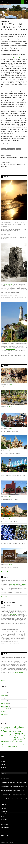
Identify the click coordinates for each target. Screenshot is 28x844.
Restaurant (21, 741)
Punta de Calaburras (14, 741)
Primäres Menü (26, 2)
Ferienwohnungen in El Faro (16, 57)
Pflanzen (5, 740)
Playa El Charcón (17, 740)
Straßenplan (8, 744)
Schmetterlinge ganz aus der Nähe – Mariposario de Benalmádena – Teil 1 (14, 157)
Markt (12, 737)
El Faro (3, 149)
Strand (3, 745)
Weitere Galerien (5, 571)
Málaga (24, 738)
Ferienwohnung (11, 149)
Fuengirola (19, 734)
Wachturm (5, 746)
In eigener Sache (5, 21)
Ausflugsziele (4, 692)
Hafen (2, 736)
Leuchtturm (9, 737)
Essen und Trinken (16, 731)
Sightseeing (18, 742)
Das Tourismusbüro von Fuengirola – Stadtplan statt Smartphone (13, 164)
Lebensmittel (3, 738)
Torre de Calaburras (7, 284)
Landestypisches (4, 706)
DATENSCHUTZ (4, 767)
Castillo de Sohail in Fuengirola (9, 521)
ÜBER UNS (3, 759)
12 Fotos (10, 473)
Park (1, 739)
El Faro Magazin (5, 2)
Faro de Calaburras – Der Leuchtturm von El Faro (13, 355)
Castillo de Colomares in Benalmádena (10, 453)
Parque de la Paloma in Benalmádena (10, 409)
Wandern (11, 746)
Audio (6, 577)
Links (5, 653)
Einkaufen (19, 729)
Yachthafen (17, 746)
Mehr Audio (4, 596)
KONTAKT (3, 761)
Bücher (2, 729)
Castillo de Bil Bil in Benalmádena (9, 499)
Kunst (16, 736)
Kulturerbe (13, 735)
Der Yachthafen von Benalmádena (9, 431)
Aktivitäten (3, 690)
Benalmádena (20, 727)
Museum (19, 738)
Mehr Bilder (4, 359)
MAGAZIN (3, 756)
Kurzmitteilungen (9, 602)
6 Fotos (10, 496)
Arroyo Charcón (11, 727)
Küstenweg (21, 735)
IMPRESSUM (3, 764)
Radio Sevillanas (14, 584)
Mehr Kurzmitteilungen (7, 648)
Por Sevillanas (23, 584)
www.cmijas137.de (18, 672)
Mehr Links (4, 680)
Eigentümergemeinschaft (10, 729)
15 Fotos (10, 384)
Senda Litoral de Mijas (14, 614)
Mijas (15, 738)
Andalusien (4, 727)
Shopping (3, 711)
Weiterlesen (23, 589)
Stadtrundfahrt (22, 742)
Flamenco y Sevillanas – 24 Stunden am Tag (11, 592)
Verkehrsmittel (4, 717)
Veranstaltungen (4, 714)
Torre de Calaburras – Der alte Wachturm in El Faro (13, 297)
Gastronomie (4, 700)
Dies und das (4, 695)
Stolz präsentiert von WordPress (7, 842)
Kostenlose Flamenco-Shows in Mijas (10, 643)
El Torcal (9, 731)
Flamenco (13, 734)
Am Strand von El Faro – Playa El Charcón (11, 567)
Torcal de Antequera (13, 744)
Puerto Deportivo (5, 741)
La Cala (24, 736)
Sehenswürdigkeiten (5, 708)
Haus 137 (18, 149)
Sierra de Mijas (12, 743)
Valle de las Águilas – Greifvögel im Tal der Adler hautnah (14, 798)
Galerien (6, 365)
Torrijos (2, 746)
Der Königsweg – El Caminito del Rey (9, 386)
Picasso (9, 740)
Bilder (6, 176)
